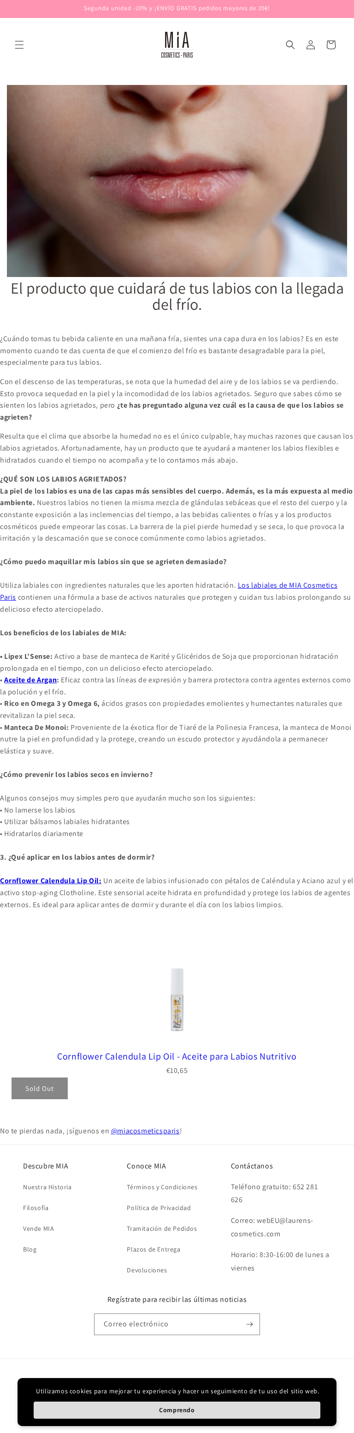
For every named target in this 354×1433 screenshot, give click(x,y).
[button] (19, 45)
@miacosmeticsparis (145, 1131)
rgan (49, 680)
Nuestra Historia (47, 1187)
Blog (29, 1249)
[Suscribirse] (249, 1324)
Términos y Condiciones (162, 1187)
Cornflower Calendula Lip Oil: (50, 880)
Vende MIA (38, 1228)
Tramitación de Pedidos (162, 1228)
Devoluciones (147, 1270)
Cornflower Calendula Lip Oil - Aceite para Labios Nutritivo (176, 1056)
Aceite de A (22, 680)
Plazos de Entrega (153, 1249)
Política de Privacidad (159, 1208)
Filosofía (35, 1208)
